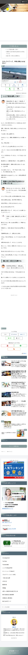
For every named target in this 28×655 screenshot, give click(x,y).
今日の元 (4, 328)
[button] (18, 89)
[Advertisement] (14, 26)
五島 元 (14, 627)
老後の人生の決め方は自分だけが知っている (15, 52)
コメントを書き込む (14, 446)
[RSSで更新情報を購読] (14, 349)
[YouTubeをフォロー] (7, 345)
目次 (13, 46)
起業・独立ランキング (7, 522)
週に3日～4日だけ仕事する (13, 55)
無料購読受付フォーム (7, 508)
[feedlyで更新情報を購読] (20, 345)
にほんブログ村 (12, 528)
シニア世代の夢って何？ (12, 49)
